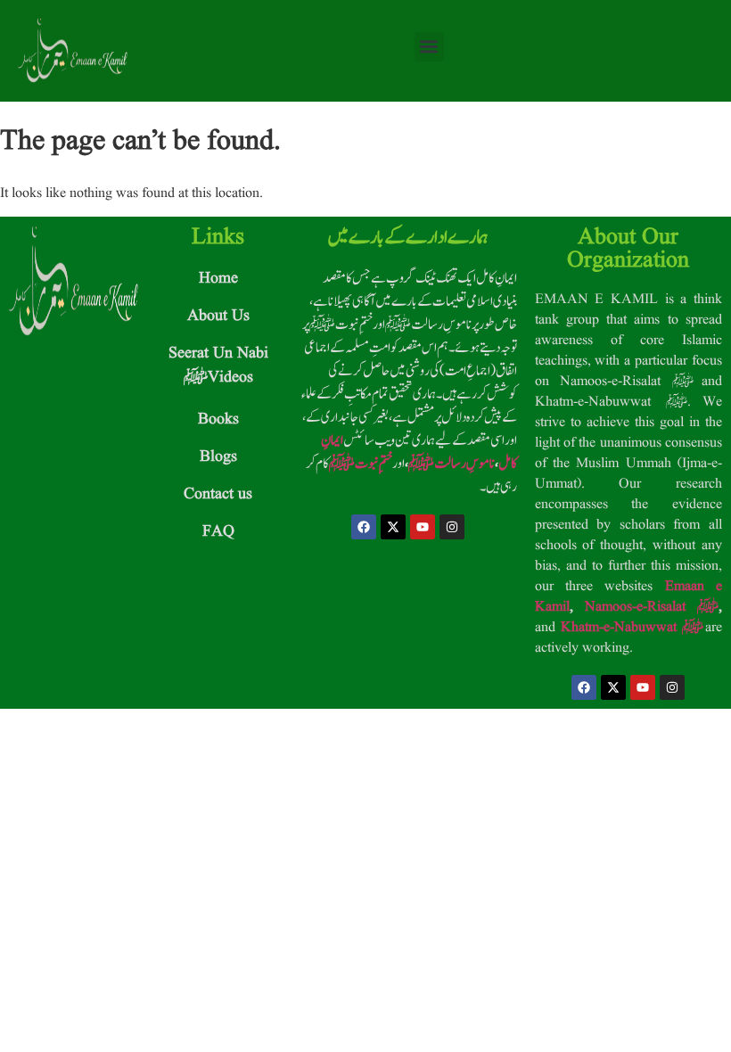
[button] (429, 47)
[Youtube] (422, 526)
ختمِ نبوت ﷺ (360, 463)
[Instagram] (451, 526)
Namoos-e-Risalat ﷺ (652, 607)
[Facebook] (363, 526)
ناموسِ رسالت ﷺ (451, 463)
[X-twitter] (393, 526)
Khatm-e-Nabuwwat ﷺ (632, 627)
